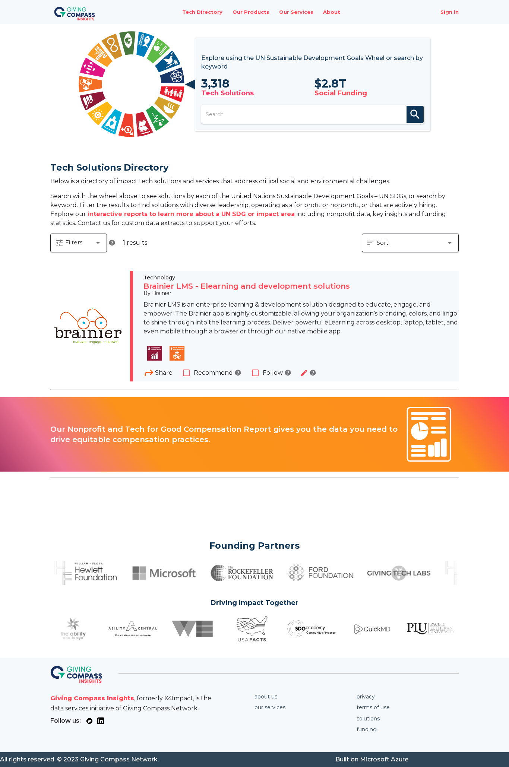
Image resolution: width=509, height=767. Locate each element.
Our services (270, 707)
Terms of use (373, 707)
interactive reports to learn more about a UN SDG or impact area (192, 214)
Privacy (366, 696)
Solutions (368, 718)
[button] (78, 243)
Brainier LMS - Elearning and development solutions (246, 286)
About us (266, 696)
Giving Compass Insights (92, 698)
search (415, 114)
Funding (367, 729)
